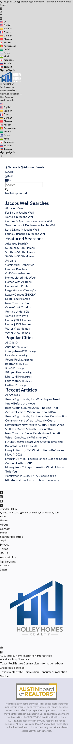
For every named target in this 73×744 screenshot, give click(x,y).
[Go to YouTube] (1, 15)
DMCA (4, 553)
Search (4, 532)
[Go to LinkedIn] (1, 18)
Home (4, 520)
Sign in (11, 70)
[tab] (36, 171)
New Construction (9, 93)
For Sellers (5, 83)
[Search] (6, 189)
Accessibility (8, 557)
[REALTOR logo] (1, 652)
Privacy (4, 544)
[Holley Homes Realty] (36, 643)
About (3, 516)
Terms (4, 548)
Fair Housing (8, 561)
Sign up (4, 70)
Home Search (7, 90)
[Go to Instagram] (1, 11)
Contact (5, 528)
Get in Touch (7, 100)
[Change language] (3, 21)
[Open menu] (1, 156)
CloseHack (23, 659)
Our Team (5, 97)
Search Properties (11, 536)
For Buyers (6, 87)
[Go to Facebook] (1, 8)
